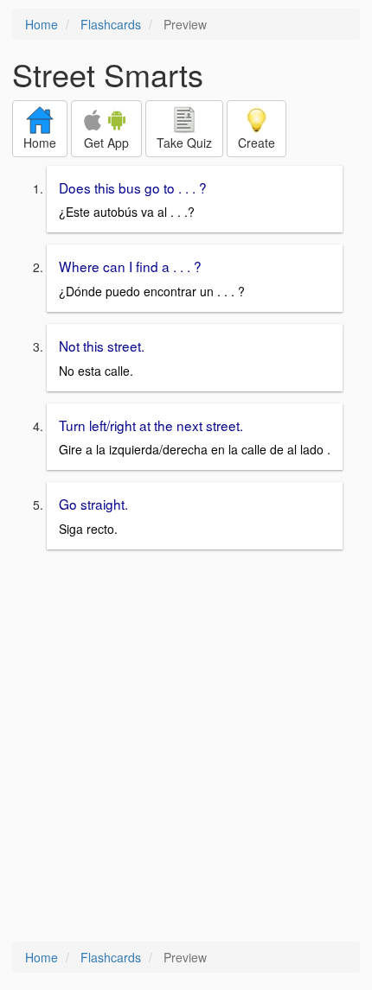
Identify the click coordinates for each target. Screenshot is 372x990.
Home (41, 24)
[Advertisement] (186, 747)
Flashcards (110, 24)
